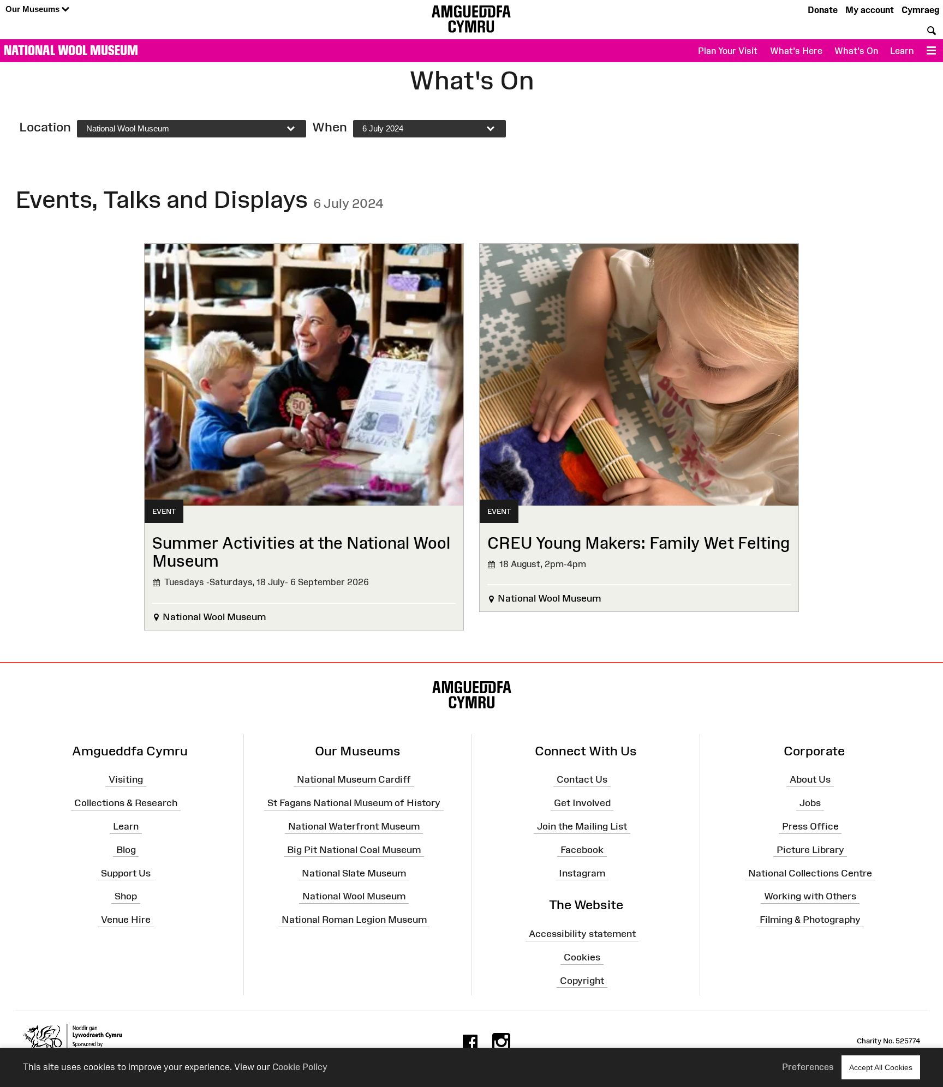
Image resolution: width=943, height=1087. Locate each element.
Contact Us (582, 779)
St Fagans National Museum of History (353, 802)
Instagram (582, 872)
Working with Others (810, 896)
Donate (823, 10)
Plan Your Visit (727, 51)
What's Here (796, 51)
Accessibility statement (582, 933)
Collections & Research (125, 802)
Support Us (126, 872)
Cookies (582, 957)
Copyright (582, 980)
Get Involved (582, 802)
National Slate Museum (354, 872)
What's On (856, 51)
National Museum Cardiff (354, 779)
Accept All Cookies (880, 1067)
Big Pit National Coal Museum (354, 849)
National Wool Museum (71, 50)
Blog (126, 849)
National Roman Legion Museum (354, 919)
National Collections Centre (810, 872)
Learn (902, 51)
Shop (126, 896)
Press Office (810, 826)
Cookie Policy (299, 1067)
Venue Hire (126, 919)
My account (869, 10)
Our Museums (33, 9)
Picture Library (810, 849)
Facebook (582, 849)
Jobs (810, 802)
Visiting (126, 779)
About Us (810, 779)
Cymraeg (920, 10)
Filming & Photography (810, 919)
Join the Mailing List (582, 826)
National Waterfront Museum (354, 826)
